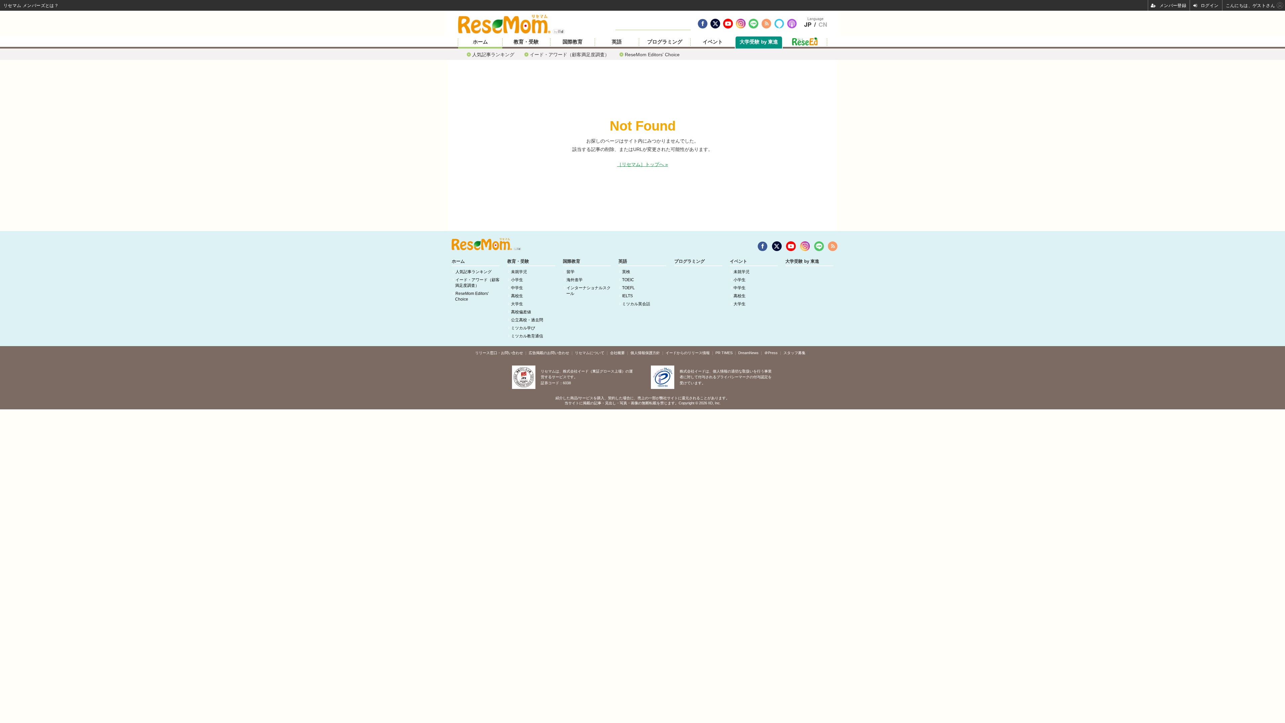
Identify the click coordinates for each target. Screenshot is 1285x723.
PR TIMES (724, 353)
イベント (713, 42)
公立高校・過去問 (527, 320)
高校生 (517, 296)
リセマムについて (589, 353)
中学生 (517, 288)
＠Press (771, 353)
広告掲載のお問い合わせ (549, 353)
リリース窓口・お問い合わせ (499, 353)
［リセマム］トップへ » (642, 164)
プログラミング (664, 42)
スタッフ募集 (794, 353)
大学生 (517, 304)
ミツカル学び (523, 328)
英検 (626, 271)
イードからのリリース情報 (688, 353)
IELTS (627, 296)
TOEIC (628, 279)
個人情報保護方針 (645, 353)
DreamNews (748, 353)
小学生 (517, 279)
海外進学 (575, 279)
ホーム (480, 42)
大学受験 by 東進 (759, 42)
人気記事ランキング (493, 54)
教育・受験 (526, 42)
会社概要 (617, 353)
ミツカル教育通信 (527, 336)
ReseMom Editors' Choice (652, 54)
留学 (571, 271)
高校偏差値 (521, 312)
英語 (617, 42)
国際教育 (573, 42)
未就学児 (519, 271)
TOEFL (628, 288)
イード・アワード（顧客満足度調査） (569, 54)
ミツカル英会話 (636, 304)
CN (823, 24)
